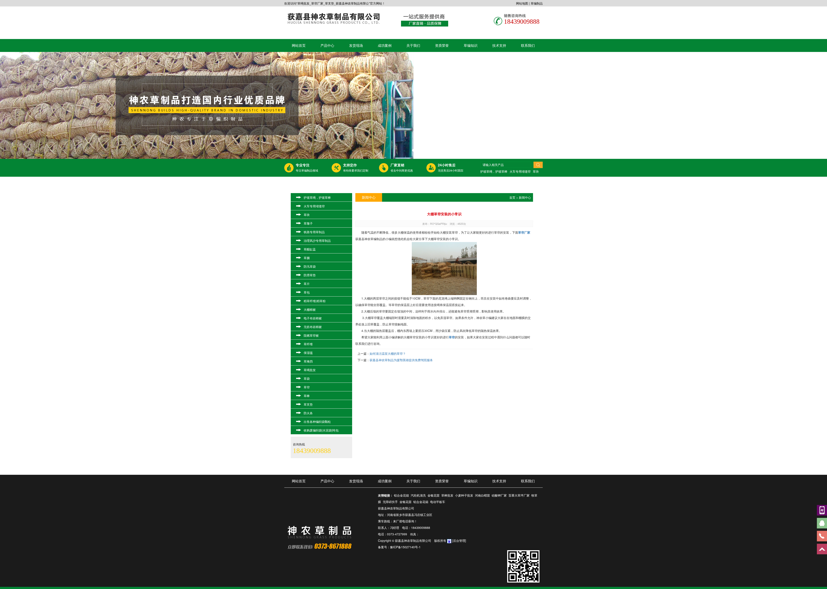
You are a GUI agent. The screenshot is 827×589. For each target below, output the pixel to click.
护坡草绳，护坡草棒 (493, 171)
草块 (536, 171)
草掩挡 (308, 361)
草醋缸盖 (310, 249)
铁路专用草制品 (314, 232)
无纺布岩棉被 (313, 327)
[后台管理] (459, 540)
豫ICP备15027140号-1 (405, 547)
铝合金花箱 (401, 495)
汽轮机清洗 (418, 495)
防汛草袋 (310, 266)
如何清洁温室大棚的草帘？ (388, 353)
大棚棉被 (310, 309)
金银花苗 (433, 495)
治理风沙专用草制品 (317, 240)
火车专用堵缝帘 (520, 171)
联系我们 (528, 45)
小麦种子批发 (464, 495)
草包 (307, 292)
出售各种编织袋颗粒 (317, 421)
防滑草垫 (310, 275)
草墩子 (308, 223)
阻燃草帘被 (311, 335)
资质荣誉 (442, 45)
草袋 (307, 378)
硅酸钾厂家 (499, 495)
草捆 (307, 258)
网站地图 (522, 3)
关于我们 (413, 45)
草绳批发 (310, 370)
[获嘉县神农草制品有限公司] (333, 18)
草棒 (307, 396)
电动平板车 (437, 502)
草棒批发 (447, 495)
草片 (307, 283)
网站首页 (299, 45)
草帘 (307, 387)
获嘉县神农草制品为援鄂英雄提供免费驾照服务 (401, 360)
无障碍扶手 (390, 502)
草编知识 (470, 45)
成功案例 (385, 45)
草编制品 (537, 3)
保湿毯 (308, 352)
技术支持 (499, 45)
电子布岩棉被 (313, 318)
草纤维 (308, 344)
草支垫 (308, 404)
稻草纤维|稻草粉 (315, 301)
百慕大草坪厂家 (519, 495)
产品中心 (327, 45)
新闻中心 (525, 197)
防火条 (308, 413)
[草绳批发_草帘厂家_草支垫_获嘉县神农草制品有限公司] (413, 105)
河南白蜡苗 (482, 495)
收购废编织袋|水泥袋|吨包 (321, 430)
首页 (512, 197)
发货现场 (356, 45)
